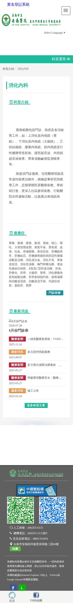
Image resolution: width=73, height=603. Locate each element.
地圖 (15, 548)
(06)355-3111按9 (37, 533)
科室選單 (59, 59)
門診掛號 (55, 292)
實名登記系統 (18, 4)
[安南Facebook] (52, 510)
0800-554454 (40, 538)
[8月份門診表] (18, 321)
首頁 (12, 600)
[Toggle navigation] (65, 10)
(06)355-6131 (35, 527)
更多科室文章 (36, 405)
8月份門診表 (18, 330)
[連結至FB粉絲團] (36, 594)
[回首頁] (12, 595)
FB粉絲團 (36, 600)
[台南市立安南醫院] (36, 472)
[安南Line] (20, 510)
